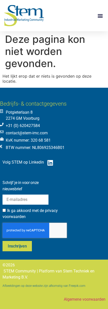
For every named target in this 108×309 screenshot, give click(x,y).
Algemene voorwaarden (84, 299)
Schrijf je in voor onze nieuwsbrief (21, 185)
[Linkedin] (50, 163)
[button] (100, 16)
